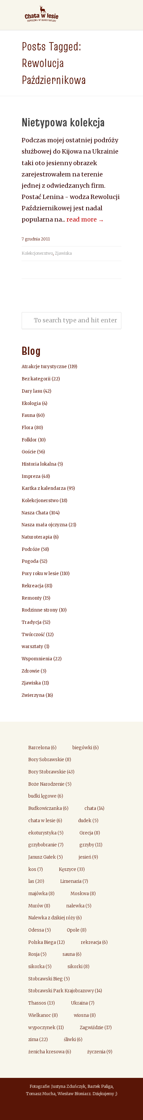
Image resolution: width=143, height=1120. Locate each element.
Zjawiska (63, 253)
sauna (72, 954)
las (36, 881)
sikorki (78, 966)
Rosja (37, 954)
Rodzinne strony (40, 610)
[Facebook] (71, 1108)
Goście (29, 452)
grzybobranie (46, 845)
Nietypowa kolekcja (63, 122)
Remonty (32, 598)
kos (35, 869)
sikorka (40, 966)
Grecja (89, 833)
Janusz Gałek (45, 857)
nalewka (78, 906)
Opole (76, 930)
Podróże (31, 549)
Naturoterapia (37, 537)
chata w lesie (45, 821)
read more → (85, 219)
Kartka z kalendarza (44, 488)
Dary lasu (32, 391)
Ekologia (31, 403)
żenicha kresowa (49, 1052)
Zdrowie (31, 671)
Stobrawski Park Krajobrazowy (65, 991)
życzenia (99, 1052)
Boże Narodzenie (50, 784)
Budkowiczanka (48, 808)
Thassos (41, 1003)
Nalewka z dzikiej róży (55, 918)
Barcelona (42, 748)
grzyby (90, 845)
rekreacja (94, 942)
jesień (88, 857)
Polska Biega (46, 942)
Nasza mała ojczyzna (45, 525)
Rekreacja (33, 586)
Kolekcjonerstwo (37, 253)
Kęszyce (72, 869)
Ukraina (82, 1003)
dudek (88, 821)
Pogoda (30, 561)
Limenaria (74, 881)
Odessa (39, 930)
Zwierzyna (33, 695)
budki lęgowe (45, 796)
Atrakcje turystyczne (44, 366)
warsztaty (32, 646)
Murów (39, 906)
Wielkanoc (43, 1015)
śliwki (73, 1039)
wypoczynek (46, 1027)
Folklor (29, 440)
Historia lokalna (39, 464)
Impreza (31, 476)
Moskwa (83, 893)
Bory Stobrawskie (51, 772)
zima (38, 1039)
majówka (41, 893)
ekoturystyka (46, 833)
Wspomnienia (37, 659)
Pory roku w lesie (40, 573)
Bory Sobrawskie (49, 759)
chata (94, 808)
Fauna (28, 415)
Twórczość (33, 634)
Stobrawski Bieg (49, 979)
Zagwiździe (96, 1027)
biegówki (85, 748)
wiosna (85, 1015)
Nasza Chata (35, 513)
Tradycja (32, 622)
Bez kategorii (36, 379)
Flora (27, 427)
